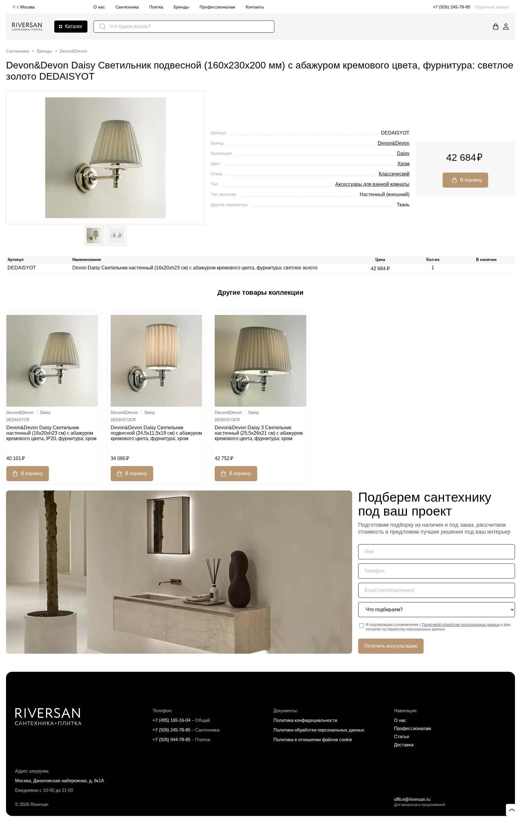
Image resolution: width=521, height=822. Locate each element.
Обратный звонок (492, 7)
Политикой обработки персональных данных (461, 625)
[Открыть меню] (70, 27)
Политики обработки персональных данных (319, 729)
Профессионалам (217, 7)
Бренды (181, 7)
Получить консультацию (391, 646)
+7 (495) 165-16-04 (171, 720)
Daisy (403, 153)
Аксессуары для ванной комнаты (372, 184)
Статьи (401, 736)
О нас (99, 7)
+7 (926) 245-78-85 (451, 7)
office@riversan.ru (412, 799)
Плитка (156, 7)
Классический (394, 173)
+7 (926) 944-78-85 (171, 739)
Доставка (403, 744)
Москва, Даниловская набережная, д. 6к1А (59, 780)
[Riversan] (27, 26)
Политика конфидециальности (305, 720)
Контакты (255, 7)
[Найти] (102, 27)
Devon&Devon (393, 143)
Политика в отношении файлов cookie (312, 739)
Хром (403, 163)
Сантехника (127, 7)
